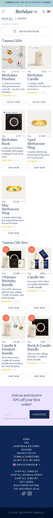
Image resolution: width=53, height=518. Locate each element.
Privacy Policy (26, 453)
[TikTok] (23, 493)
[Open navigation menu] (3, 11)
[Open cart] (44, 11)
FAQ (26, 442)
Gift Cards (26, 481)
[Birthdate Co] (26, 11)
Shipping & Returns (27, 446)
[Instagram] (29, 493)
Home (26, 439)
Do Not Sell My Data (26, 460)
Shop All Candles (26, 471)
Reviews (26, 449)
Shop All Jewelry (26, 478)
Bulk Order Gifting (26, 485)
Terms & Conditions (27, 456)
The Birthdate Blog (26, 488)
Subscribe (39, 414)
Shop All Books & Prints (26, 474)
